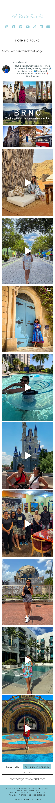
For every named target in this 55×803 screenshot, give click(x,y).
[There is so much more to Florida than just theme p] (27, 251)
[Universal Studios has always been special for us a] (27, 592)
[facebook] (13, 27)
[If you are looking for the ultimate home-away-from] (27, 660)
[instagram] (6, 27)
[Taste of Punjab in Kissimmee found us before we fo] (27, 523)
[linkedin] (41, 27)
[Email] (48, 27)
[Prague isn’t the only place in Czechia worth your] (27, 114)
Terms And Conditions (32, 795)
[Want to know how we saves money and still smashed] (27, 728)
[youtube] (28, 27)
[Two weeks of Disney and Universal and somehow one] (27, 387)
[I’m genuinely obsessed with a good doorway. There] (27, 319)
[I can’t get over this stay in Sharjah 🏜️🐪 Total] (27, 182)
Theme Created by (27, 800)
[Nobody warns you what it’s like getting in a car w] (27, 455)
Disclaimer (27, 793)
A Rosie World (27, 16)
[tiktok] (34, 27)
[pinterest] (20, 27)
